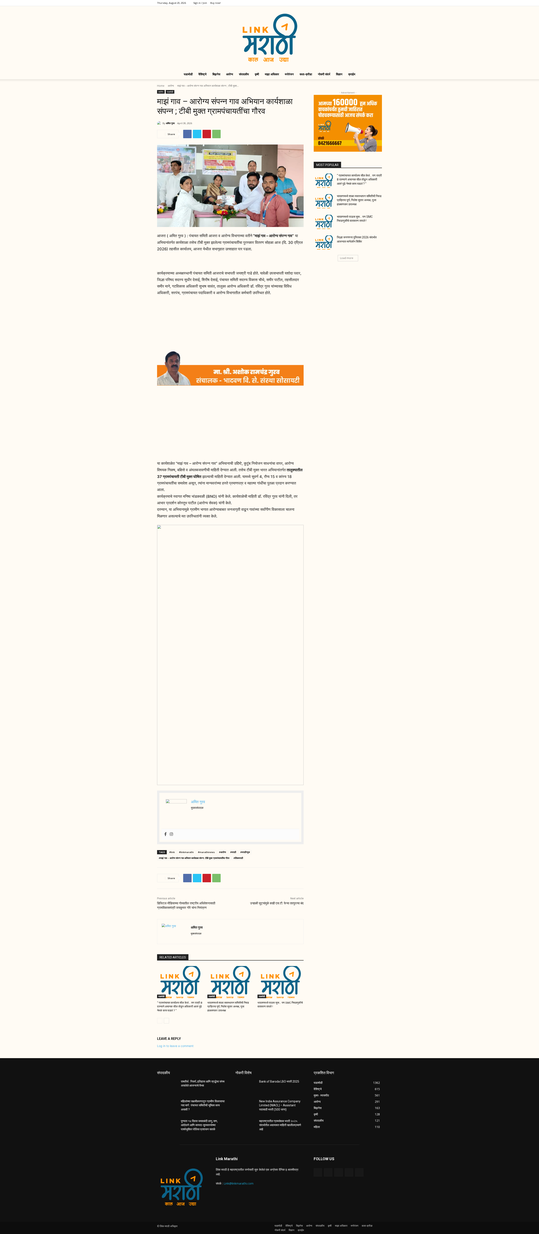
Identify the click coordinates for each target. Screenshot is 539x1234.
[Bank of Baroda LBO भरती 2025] (245, 1087)
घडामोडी (188, 74)
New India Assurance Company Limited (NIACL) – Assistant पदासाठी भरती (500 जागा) (279, 1105)
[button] (377, 75)
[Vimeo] (372, 3)
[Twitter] (365, 3)
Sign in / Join (200, 2)
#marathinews (206, 852)
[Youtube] (379, 3)
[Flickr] (338, 1172)
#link (172, 852)
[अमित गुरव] (160, 123)
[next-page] (166, 1020)
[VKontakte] (359, 1172)
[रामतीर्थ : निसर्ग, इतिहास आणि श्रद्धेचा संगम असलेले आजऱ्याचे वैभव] (167, 1087)
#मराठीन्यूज (245, 852)
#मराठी (233, 852)
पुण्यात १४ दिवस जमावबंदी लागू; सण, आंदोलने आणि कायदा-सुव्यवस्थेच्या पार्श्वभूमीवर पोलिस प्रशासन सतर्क (199, 1125)
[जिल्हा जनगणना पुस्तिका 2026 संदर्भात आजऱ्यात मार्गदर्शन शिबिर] (324, 242)
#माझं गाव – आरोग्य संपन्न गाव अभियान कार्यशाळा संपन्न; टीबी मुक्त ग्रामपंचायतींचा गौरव (194, 858)
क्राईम (351, 74)
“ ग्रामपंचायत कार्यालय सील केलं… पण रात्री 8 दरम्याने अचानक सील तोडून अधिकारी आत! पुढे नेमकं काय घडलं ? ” (179, 1006)
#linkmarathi (186, 852)
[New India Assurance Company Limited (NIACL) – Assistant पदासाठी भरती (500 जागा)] (245, 1106)
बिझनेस (216, 74)
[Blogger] (318, 1172)
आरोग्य (229, 74)
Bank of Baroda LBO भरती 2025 (279, 1081)
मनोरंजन (289, 74)
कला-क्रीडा (306, 74)
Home (160, 86)
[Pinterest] (207, 134)
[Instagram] (358, 3)
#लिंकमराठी (238, 858)
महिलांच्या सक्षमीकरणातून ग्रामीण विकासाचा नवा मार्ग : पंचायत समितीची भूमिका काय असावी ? (203, 1105)
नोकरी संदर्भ (324, 74)
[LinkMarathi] (269, 37)
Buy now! (215, 2)
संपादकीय (244, 74)
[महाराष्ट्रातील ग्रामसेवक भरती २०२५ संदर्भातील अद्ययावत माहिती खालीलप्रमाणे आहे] (245, 1126)
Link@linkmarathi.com (238, 1183)
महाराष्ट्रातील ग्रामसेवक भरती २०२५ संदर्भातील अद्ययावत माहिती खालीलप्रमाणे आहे (280, 1125)
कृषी (257, 74)
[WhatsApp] (216, 134)
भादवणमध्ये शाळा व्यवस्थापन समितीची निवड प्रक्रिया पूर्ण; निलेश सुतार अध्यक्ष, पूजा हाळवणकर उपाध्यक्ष (228, 1006)
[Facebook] (351, 3)
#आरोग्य (222, 852)
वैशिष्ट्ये (203, 74)
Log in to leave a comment (175, 1046)
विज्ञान (339, 74)
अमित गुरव (170, 123)
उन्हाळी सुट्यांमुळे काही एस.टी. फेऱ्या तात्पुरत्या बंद (277, 903)
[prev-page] (159, 1020)
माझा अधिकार (272, 74)
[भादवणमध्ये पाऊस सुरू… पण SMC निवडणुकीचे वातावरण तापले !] (280, 982)
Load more (346, 258)
